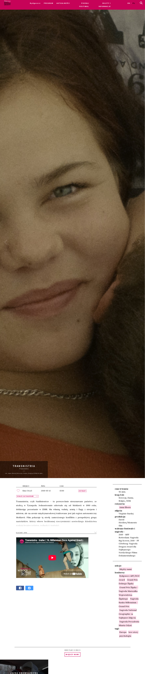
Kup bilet (82, 491)
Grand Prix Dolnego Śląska (128, 581)
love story (133, 632)
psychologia (125, 636)
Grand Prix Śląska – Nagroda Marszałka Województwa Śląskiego (128, 593)
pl (134, 3)
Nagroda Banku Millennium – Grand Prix (129, 602)
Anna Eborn (125, 507)
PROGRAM (48, 3)
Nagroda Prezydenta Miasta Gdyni (129, 623)
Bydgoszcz (35, 3)
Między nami (125, 569)
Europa (122, 632)
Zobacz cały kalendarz (25, 496)
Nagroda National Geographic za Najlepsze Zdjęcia (128, 614)
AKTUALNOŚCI (63, 3)
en (129, 3)
